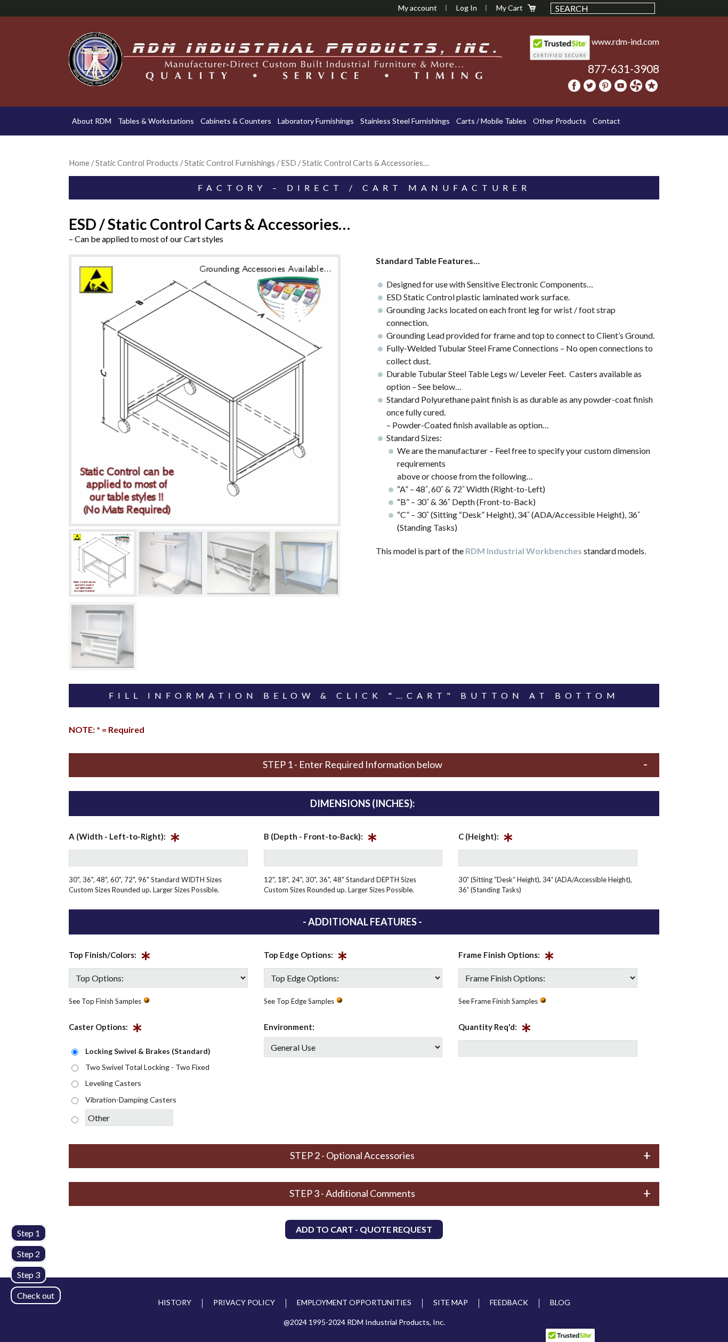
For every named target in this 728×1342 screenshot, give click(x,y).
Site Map (450, 1302)
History (174, 1302)
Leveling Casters (113, 1083)
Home (79, 162)
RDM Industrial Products (95, 59)
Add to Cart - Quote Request (364, 1229)
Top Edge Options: (305, 957)
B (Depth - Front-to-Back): (320, 838)
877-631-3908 (623, 68)
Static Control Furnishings (229, 162)
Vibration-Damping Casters (130, 1099)
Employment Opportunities (354, 1302)
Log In (466, 7)
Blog (560, 1302)
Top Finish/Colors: (110, 957)
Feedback (509, 1302)
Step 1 (28, 1233)
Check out (35, 1295)
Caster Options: (105, 1029)
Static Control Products (137, 162)
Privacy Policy (244, 1302)
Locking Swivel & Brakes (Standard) (148, 1051)
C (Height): (485, 838)
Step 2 (28, 1254)
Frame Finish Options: (506, 957)
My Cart (509, 7)
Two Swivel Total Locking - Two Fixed (147, 1067)
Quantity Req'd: (494, 1029)
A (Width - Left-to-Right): (124, 838)
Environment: (289, 1027)
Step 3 (28, 1274)
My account (417, 7)
